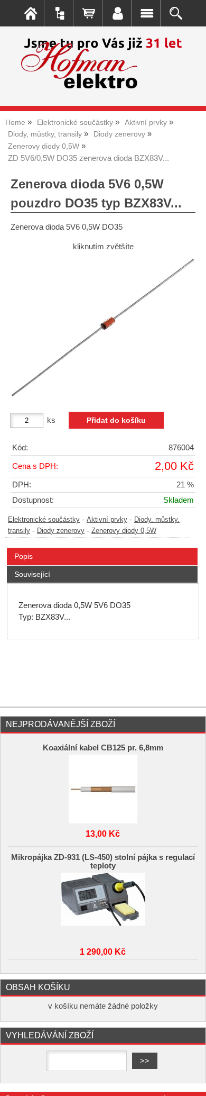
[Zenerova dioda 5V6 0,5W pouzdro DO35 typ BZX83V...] (103, 327)
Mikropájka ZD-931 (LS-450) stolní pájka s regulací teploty (103, 861)
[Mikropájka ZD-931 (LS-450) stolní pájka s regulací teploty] (103, 904)
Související (32, 574)
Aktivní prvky (107, 519)
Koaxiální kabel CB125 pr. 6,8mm (103, 748)
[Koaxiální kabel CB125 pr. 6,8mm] (103, 786)
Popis (23, 556)
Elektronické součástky (44, 519)
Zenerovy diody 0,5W (123, 531)
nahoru (190, 1080)
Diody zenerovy (61, 531)
